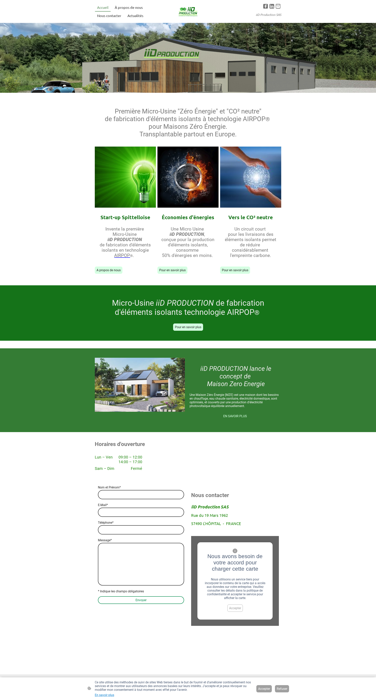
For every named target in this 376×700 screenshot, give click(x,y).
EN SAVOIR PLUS (235, 416)
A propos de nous (109, 270)
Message (105, 540)
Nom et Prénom (109, 487)
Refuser (282, 689)
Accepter (235, 608)
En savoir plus (104, 695)
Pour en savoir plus (172, 270)
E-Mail (103, 505)
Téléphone (106, 522)
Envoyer (141, 600)
